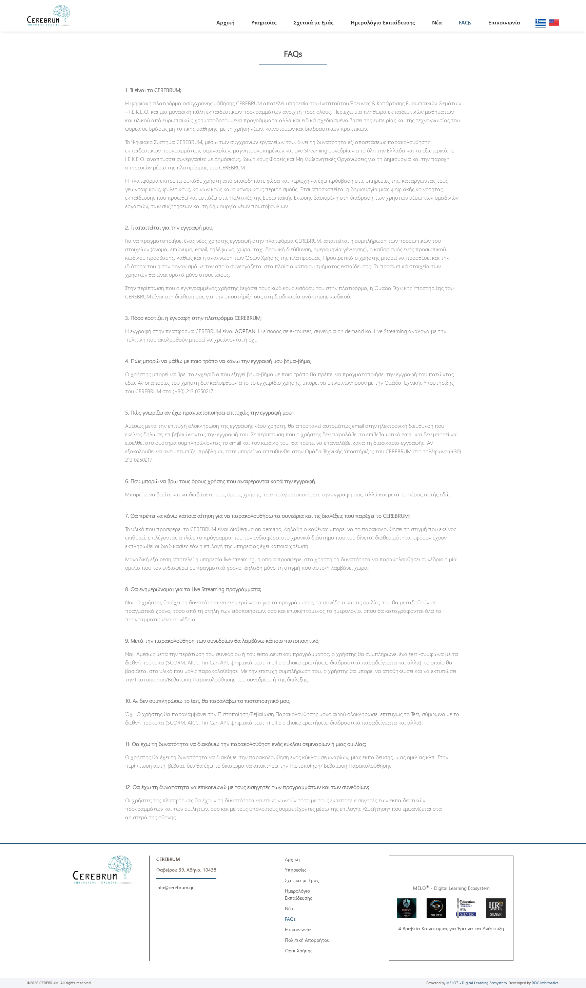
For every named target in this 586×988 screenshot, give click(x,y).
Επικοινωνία (504, 22)
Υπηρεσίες (264, 22)
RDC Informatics (545, 983)
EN (554, 22)
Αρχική (225, 22)
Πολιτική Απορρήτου (307, 940)
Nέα (437, 22)
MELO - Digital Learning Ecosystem (451, 888)
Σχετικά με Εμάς (314, 22)
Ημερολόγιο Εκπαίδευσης (383, 22)
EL (540, 22)
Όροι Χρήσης (298, 950)
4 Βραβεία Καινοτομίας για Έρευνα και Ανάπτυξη (451, 928)
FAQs (465, 22)
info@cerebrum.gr (175, 887)
